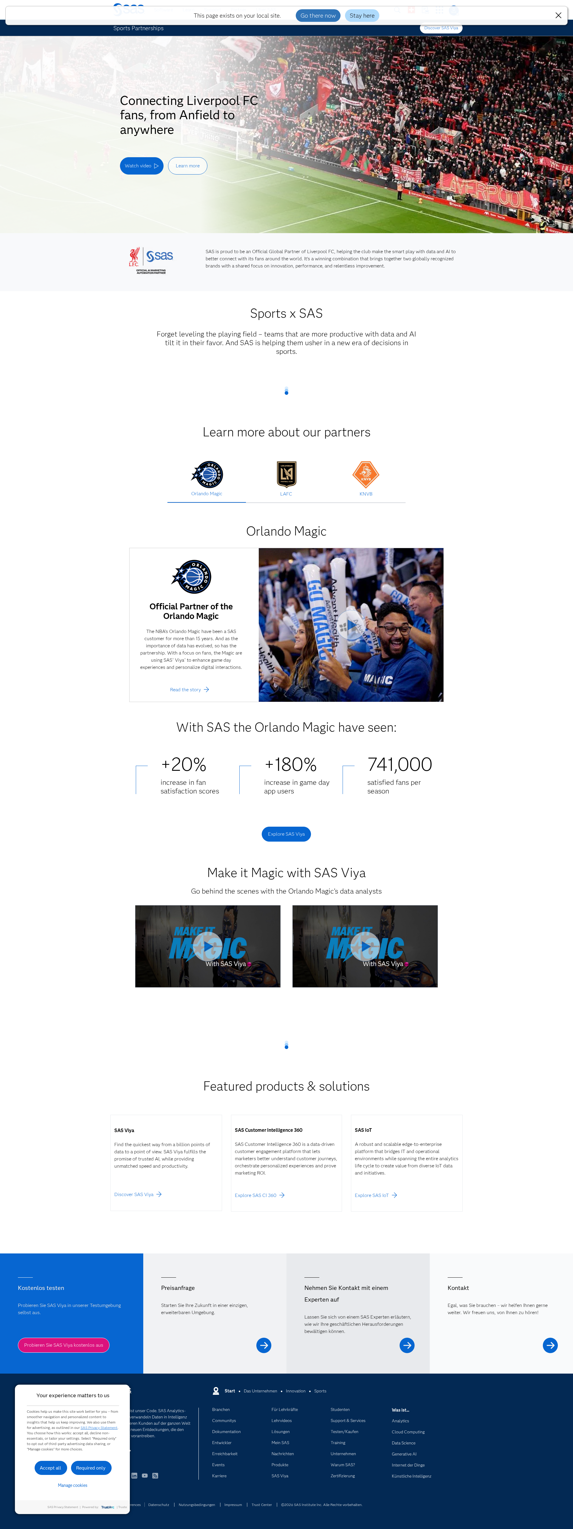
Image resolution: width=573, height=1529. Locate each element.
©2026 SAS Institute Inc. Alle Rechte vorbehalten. (322, 1504)
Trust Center (262, 1504)
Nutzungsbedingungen (197, 1504)
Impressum (233, 1504)
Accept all (50, 1468)
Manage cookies (72, 1485)
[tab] (206, 485)
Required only (91, 1468)
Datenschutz (158, 1504)
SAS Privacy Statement (99, 1427)
